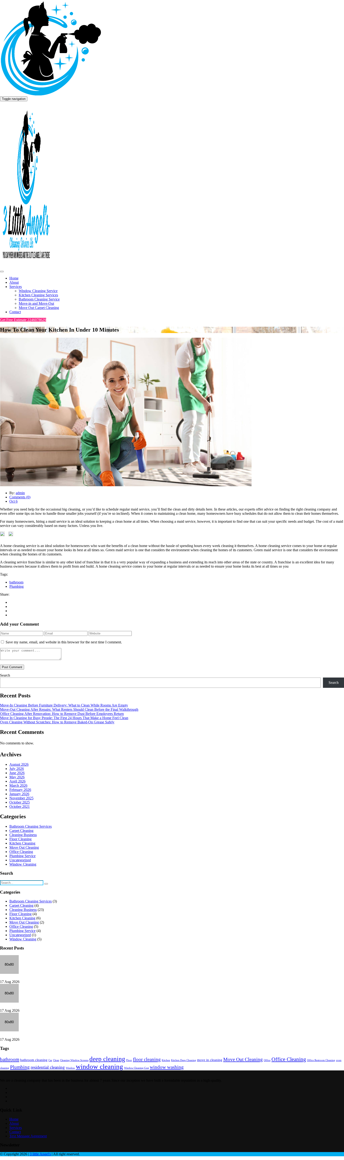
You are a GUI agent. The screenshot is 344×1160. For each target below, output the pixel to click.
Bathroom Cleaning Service (39, 299)
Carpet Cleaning (21, 831)
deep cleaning (107, 1058)
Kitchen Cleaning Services (38, 295)
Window (70, 1068)
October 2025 (19, 802)
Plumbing (16, 586)
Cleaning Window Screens (74, 1060)
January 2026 (19, 794)
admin (20, 493)
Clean (56, 1060)
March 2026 (18, 785)
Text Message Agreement (28, 1136)
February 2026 (20, 790)
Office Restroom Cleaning (321, 1060)
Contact (15, 312)
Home (13, 278)
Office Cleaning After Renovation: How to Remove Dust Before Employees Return (62, 714)
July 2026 (16, 769)
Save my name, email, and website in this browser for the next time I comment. (64, 642)
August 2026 (19, 764)
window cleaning (99, 1066)
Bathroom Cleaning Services (30, 826)
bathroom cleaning (34, 1060)
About (14, 282)
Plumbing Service (22, 856)
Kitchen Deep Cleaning (183, 1060)
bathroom (16, 582)
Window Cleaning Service (38, 291)
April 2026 (17, 781)
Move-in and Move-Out (36, 303)
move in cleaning (209, 1060)
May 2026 (17, 777)
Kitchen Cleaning (22, 843)
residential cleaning (48, 1067)
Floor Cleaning (20, 839)
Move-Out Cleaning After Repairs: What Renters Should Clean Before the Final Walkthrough (69, 709)
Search (5, 675)
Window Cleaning (22, 864)
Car (50, 1060)
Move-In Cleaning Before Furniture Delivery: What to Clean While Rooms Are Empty (64, 705)
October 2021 (19, 806)
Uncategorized (20, 860)
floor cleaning (147, 1059)
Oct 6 (13, 501)
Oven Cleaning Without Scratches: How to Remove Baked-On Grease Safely (57, 722)
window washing (167, 1067)
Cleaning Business (23, 835)
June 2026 (17, 773)
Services (15, 287)
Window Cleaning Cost (136, 1068)
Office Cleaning (21, 852)
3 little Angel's (40, 1154)
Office (267, 1060)
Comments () (19, 497)
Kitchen (166, 1060)
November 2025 (21, 798)
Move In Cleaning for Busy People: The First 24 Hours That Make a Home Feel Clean (64, 718)
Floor (129, 1060)
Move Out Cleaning (24, 847)
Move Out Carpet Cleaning (39, 308)
